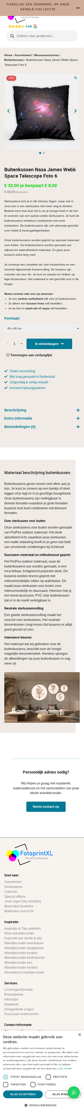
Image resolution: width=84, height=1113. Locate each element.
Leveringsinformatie (18, 989)
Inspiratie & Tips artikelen (22, 928)
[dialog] (42, 1071)
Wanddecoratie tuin (18, 962)
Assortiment (23, 55)
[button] (76, 78)
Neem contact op (46, 806)
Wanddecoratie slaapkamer (24, 948)
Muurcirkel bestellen (18, 906)
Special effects (14, 896)
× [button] (79, 1034)
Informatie (11, 999)
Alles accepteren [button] (22, 1094)
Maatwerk (11, 1004)
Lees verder (65, 1068)
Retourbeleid (13, 994)
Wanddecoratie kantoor (21, 967)
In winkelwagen (47, 344)
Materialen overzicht (18, 911)
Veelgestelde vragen (19, 1009)
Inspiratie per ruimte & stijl (23, 938)
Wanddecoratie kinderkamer (24, 957)
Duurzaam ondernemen (21, 1014)
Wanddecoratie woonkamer (24, 943)
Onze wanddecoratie (19, 933)
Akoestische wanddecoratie (24, 972)
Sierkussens (13, 886)
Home (8, 55)
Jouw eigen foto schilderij (22, 901)
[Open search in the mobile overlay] (42, 36)
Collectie (10, 891)
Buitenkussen (14, 59)
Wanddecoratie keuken (21, 953)
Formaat (11, 318)
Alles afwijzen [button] (63, 1094)
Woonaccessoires (46, 55)
